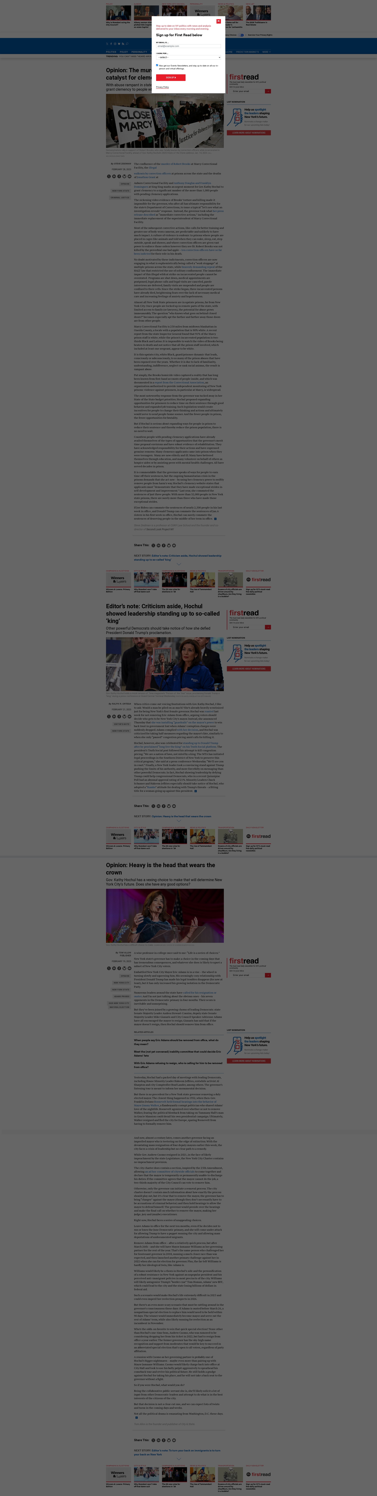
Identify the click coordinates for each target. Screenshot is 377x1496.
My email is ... (162, 42)
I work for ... (162, 53)
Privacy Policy (162, 86)
